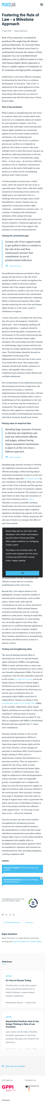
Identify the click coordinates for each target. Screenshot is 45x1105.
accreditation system (24, 679)
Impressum (6, 1100)
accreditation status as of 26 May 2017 (18, 703)
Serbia (30, 499)
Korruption (29, 922)
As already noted (32, 478)
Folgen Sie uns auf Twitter (15, 1066)
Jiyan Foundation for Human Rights (27, 941)
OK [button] (22, 573)
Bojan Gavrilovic (20, 30)
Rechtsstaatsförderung (12, 922)
